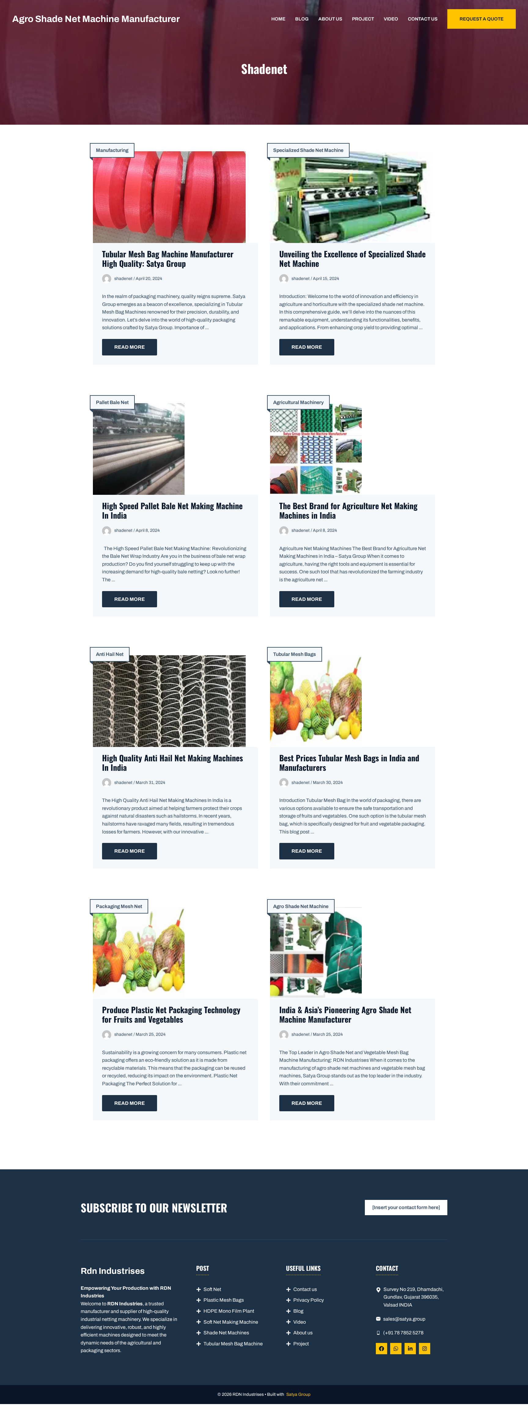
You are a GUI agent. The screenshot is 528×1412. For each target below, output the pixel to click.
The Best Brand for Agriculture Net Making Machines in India (348, 510)
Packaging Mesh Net (119, 906)
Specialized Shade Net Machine (308, 150)
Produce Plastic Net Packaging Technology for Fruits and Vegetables (171, 1014)
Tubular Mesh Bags (294, 654)
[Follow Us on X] (396, 1348)
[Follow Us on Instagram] (424, 1348)
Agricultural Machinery (298, 402)
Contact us (423, 19)
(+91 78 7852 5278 (403, 1332)
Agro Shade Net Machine (300, 906)
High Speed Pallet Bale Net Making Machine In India (172, 510)
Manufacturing (112, 150)
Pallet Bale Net (112, 402)
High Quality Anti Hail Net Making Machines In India (172, 762)
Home (278, 19)
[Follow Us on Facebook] (381, 1348)
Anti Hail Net (109, 654)
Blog (302, 19)
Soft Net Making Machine (231, 1322)
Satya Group (298, 1394)
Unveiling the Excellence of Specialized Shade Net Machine (352, 258)
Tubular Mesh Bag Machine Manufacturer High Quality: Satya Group (167, 258)
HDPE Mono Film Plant (229, 1311)
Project (363, 19)
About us (330, 19)
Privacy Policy (308, 1300)
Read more (129, 347)
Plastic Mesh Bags (224, 1300)
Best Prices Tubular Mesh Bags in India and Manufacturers (349, 762)
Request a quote (482, 19)
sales (389, 1319)
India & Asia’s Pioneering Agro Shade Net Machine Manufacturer (345, 1014)
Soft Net (212, 1289)
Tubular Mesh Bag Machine (233, 1343)
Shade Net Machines (226, 1332)
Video (391, 19)
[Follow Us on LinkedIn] (410, 1348)
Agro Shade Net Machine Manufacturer (96, 19)
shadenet (123, 278)
